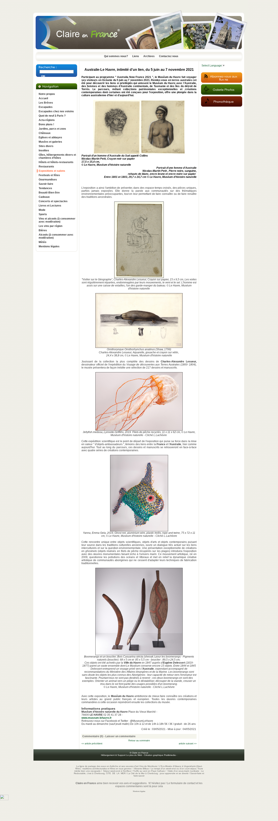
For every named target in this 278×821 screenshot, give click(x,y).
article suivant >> (188, 743)
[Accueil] (139, 50)
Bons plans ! (46, 124)
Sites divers (46, 146)
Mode (42, 209)
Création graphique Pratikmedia (160, 755)
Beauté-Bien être (49, 192)
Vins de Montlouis (148, 766)
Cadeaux (44, 196)
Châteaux (45, 133)
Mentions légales (49, 246)
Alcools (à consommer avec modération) (56, 236)
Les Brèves (46, 102)
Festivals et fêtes (49, 175)
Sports (43, 214)
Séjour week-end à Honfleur (117, 771)
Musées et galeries (50, 141)
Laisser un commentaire (120, 736)
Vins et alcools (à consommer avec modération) (57, 220)
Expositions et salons (52, 170)
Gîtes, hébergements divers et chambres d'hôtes (57, 156)
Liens (135, 56)
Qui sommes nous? (116, 56)
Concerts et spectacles (53, 201)
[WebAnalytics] (4, 799)
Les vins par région (50, 226)
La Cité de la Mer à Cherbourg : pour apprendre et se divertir (157, 773)
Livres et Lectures (50, 205)
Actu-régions (47, 120)
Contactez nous (168, 56)
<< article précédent (91, 743)
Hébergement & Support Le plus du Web (122, 755)
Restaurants (46, 166)
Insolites (44, 150)
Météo (42, 242)
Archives (149, 56)
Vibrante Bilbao (142, 768)
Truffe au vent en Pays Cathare (149, 771)
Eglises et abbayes (50, 137)
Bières (43, 230)
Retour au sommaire (139, 740)
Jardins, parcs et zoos (52, 128)
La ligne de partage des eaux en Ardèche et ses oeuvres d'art (107, 766)
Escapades (46, 107)
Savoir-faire (46, 183)
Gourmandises (48, 179)
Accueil (43, 98)
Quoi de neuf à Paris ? (52, 115)
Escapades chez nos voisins (56, 111)
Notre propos (47, 94)
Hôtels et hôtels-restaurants (56, 162)
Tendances (45, 188)
